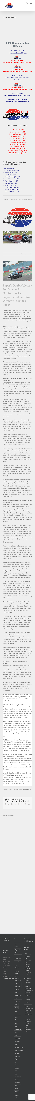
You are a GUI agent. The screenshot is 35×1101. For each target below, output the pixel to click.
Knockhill (17, 1038)
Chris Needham (17, 985)
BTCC (16, 977)
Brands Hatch (17, 972)
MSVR (16, 1092)
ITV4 (16, 1004)
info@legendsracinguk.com (11, 978)
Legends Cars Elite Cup (17, 1056)
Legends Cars (17, 1043)
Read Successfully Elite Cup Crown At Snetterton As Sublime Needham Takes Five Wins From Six (28, 1018)
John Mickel (16, 1034)
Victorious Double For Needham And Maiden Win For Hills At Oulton (28, 962)
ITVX (16, 1008)
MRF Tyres (16, 1087)
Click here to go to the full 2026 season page (17, 199)
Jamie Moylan (17, 1019)
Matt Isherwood (18, 1075)
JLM (16, 1023)
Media (6, 789)
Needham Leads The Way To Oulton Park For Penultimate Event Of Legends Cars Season (28, 988)
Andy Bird (17, 962)
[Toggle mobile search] (27, 3)
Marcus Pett (17, 1069)
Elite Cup (17, 1001)
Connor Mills (17, 991)
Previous (23, 254)
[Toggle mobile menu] (31, 3)
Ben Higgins (17, 966)
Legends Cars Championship (19, 1049)
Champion (18, 980)
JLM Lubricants (18, 1028)
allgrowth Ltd (17, 951)
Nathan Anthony (17, 1096)
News (20, 789)
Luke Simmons (17, 1063)
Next (29, 254)
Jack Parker (17, 1012)
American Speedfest (18, 957)
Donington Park (18, 997)
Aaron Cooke (16, 945)
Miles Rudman (17, 1081)
